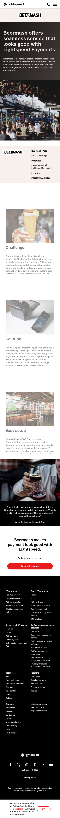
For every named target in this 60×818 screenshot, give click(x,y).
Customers (10, 687)
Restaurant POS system (16, 625)
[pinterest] (35, 764)
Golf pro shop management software (40, 659)
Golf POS (35, 631)
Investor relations (13, 722)
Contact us (10, 715)
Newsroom (10, 708)
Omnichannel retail (39, 609)
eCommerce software (40, 605)
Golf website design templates (39, 652)
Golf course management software (42, 626)
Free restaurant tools (15, 683)
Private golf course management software (40, 665)
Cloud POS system (14, 598)
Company (10, 704)
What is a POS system (15, 605)
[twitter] (18, 764)
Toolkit (34, 691)
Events (9, 694)
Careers (9, 718)
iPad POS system (13, 595)
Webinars (10, 698)
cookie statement (18, 809)
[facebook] (10, 764)
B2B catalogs (36, 619)
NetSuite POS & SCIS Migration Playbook (40, 709)
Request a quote (30, 566)
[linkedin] (43, 764)
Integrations (36, 676)
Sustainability (11, 726)
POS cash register (13, 602)
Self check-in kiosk (39, 647)
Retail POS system (39, 591)
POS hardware (37, 602)
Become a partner (38, 687)
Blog (7, 676)
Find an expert (37, 683)
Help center (11, 691)
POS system (11, 591)
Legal (8, 729)
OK (43, 809)
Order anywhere (13, 639)
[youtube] (51, 764)
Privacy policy (30, 777)
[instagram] (26, 764)
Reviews (9, 711)
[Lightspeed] (13, 4)
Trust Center (11, 733)
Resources (11, 672)
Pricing (34, 598)
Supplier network (38, 680)
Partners (35, 672)
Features (35, 595)
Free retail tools (12, 680)
